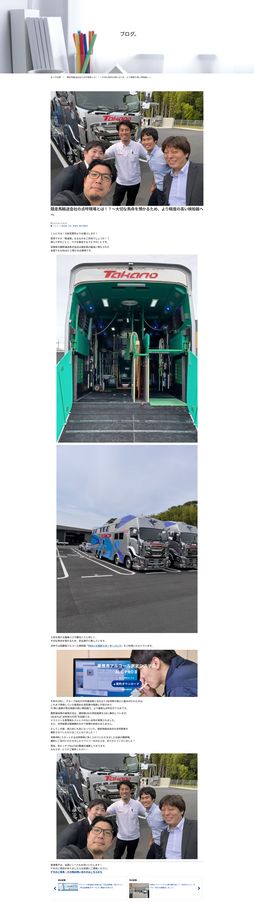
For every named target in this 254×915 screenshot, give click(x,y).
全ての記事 (56, 77)
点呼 (70, 226)
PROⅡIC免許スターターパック (104, 645)
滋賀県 (75, 226)
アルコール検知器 (60, 226)
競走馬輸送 (83, 226)
